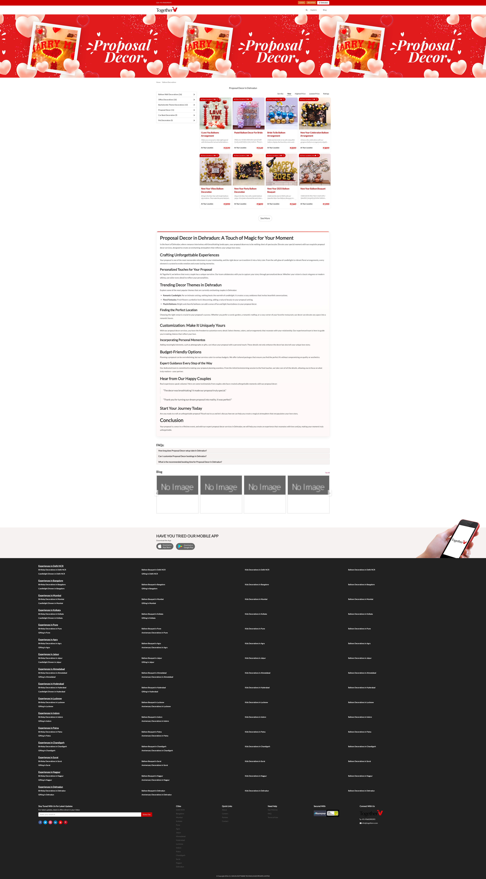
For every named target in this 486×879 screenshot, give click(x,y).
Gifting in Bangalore (149, 588)
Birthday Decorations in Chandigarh (52, 746)
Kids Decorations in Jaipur (255, 658)
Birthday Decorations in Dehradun (52, 791)
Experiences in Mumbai (49, 595)
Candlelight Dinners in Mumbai (50, 603)
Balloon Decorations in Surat (359, 761)
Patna (178, 851)
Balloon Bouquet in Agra (151, 643)
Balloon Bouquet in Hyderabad (154, 687)
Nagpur (179, 863)
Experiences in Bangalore (50, 580)
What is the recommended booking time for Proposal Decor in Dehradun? (190, 462)
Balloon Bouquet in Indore (152, 717)
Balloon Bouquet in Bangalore (153, 584)
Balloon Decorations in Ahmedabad (362, 673)
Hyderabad (180, 840)
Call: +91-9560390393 (163, 3)
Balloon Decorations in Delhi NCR (361, 570)
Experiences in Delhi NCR (51, 566)
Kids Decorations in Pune (255, 629)
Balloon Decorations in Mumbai (360, 599)
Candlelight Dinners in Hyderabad (51, 691)
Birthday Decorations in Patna (50, 732)
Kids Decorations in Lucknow (256, 702)
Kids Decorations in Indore (255, 717)
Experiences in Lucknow (50, 698)
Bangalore (180, 813)
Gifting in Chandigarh (46, 750)
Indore (178, 848)
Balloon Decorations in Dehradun (361, 791)
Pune (178, 825)
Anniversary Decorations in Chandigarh (157, 750)
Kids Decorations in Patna (255, 732)
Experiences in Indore (48, 713)
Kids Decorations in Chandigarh (257, 746)
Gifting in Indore (44, 721)
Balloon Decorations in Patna (359, 732)
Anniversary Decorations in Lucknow (156, 706)
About (224, 810)
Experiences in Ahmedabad (51, 669)
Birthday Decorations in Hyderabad (52, 687)
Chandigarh (180, 855)
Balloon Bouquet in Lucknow (153, 702)
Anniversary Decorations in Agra (154, 647)
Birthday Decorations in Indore (50, 717)
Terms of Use (273, 817)
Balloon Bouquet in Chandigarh (154, 746)
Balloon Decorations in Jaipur (360, 658)
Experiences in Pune (48, 624)
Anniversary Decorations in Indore (155, 721)
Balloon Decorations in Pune (359, 629)
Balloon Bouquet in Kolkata (152, 614)
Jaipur (178, 832)
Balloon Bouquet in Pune (151, 629)
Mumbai (179, 817)
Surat (178, 859)
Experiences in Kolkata (49, 610)
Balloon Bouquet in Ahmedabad (154, 673)
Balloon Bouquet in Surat (151, 761)
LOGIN (301, 3)
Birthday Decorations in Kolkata (51, 614)
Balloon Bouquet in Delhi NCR (154, 570)
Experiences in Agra (48, 639)
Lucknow (179, 844)
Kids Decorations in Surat (255, 761)
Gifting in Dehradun (46, 795)
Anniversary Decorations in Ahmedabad (157, 677)
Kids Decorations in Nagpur (256, 776)
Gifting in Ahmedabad (47, 677)
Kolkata (179, 821)
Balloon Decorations (169, 82)
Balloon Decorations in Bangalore (361, 584)
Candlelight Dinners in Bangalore (51, 588)
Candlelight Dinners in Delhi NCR (51, 574)
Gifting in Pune (44, 633)
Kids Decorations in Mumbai (256, 599)
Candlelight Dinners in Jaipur (49, 662)
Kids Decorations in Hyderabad (257, 687)
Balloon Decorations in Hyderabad (361, 687)
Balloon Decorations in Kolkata (360, 614)
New (289, 94)
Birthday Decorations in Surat (50, 761)
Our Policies (273, 810)
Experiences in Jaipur (48, 654)
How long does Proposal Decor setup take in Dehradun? (182, 450)
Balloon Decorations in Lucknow (361, 702)
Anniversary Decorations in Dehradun (157, 795)
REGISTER (311, 3)
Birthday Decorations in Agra (49, 643)
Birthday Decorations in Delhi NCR (52, 570)
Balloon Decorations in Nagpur (360, 776)
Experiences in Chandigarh (51, 742)
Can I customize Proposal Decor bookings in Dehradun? (182, 456)
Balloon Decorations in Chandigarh (362, 746)
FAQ (269, 813)
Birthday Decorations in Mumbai (51, 599)
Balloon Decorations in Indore (360, 717)
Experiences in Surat (48, 757)
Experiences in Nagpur (49, 772)
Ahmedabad (181, 836)
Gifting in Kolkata (148, 618)
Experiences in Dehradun (50, 786)
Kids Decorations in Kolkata (256, 614)
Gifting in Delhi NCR (150, 574)
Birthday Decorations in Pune (50, 629)
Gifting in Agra (44, 647)
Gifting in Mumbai (149, 603)
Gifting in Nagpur (45, 780)
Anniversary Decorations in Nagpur (156, 780)
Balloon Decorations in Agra (359, 643)
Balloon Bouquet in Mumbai (153, 599)
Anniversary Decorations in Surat (155, 765)
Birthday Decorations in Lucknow (51, 702)
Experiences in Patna (48, 728)
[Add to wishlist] (217, 99)
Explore (314, 10)
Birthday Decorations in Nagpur (51, 776)
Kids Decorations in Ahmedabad (257, 673)
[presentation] (156, 493)
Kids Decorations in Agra (255, 643)
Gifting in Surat (44, 765)
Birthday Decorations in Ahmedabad (52, 673)
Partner (225, 817)
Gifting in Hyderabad (150, 691)
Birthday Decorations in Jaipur (50, 658)
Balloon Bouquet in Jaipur (152, 658)
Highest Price (300, 94)
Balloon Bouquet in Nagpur (152, 776)
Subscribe (146, 814)
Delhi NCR (180, 810)
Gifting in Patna (44, 736)
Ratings (326, 94)
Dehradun (180, 867)
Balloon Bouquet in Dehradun (153, 791)
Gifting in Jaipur (148, 662)
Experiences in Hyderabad (51, 683)
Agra (178, 829)
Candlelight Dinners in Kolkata (50, 618)
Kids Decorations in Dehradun (257, 791)
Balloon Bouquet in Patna (152, 732)
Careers (225, 813)
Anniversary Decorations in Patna (155, 736)
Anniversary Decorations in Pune (155, 633)
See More (265, 218)
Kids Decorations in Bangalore (257, 584)
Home (158, 82)
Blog (325, 10)
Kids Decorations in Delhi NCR (257, 570)
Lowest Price (314, 94)
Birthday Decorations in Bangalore (52, 584)
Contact (225, 821)
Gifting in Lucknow (45, 706)
